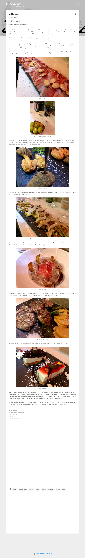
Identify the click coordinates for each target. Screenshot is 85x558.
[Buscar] (78, 4)
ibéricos (31, 489)
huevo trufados (23, 489)
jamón (37, 489)
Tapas (63, 489)
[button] (75, 14)
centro (15, 489)
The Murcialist (15, 4)
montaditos (51, 489)
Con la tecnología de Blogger (44, 553)
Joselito (43, 489)
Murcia (58, 489)
